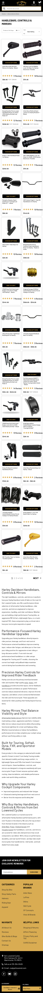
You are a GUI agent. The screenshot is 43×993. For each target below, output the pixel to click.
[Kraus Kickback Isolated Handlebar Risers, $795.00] (11, 451)
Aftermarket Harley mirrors (11, 718)
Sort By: (25, 31)
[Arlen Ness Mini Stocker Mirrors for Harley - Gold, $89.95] (32, 540)
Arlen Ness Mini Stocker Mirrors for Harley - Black (10, 67)
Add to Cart (11, 196)
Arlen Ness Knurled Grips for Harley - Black (31, 468)
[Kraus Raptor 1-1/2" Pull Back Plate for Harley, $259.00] (32, 495)
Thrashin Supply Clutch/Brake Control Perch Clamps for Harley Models (10, 514)
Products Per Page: (8, 30)
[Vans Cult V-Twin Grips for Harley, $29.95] (11, 227)
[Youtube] (10, 974)
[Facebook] (4, 974)
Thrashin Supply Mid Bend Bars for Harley (31, 334)
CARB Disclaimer (30, 943)
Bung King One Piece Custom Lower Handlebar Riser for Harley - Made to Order (31, 247)
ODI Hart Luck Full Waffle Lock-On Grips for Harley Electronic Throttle (30, 68)
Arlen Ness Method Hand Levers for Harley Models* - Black (31, 112)
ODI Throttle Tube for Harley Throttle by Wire (11, 557)
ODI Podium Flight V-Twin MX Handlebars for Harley (31, 200)
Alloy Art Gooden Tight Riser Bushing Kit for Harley (11, 334)
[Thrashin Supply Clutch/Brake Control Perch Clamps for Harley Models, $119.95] (11, 495)
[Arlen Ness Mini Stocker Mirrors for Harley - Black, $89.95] (11, 49)
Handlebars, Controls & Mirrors (10, 988)
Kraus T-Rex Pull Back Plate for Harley (11, 156)
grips (26, 683)
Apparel (5, 907)
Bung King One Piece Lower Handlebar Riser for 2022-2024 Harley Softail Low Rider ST (10, 113)
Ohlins (25, 902)
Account (34, 5)
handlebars (6, 686)
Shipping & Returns (31, 928)
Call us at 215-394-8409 (13, 964)
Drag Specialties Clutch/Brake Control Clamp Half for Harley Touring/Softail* (31, 426)
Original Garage (21, 827)
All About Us (6, 928)
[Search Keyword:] (4, 8)
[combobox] (21, 8)
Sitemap (5, 945)
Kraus (12, 827)
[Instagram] (15, 974)
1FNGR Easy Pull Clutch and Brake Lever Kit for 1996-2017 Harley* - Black (10, 290)
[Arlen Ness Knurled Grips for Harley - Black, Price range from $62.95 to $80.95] (32, 451)
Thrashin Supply (7, 830)
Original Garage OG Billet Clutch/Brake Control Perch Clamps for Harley (31, 290)
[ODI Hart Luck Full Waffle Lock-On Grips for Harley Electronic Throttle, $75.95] (32, 49)
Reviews (5, 932)
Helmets (5, 898)
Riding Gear (6, 903)
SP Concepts (28, 910)
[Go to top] (41, 972)
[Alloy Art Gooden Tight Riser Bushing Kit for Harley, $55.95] (11, 316)
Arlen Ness (5, 827)
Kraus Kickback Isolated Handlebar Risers (9, 468)
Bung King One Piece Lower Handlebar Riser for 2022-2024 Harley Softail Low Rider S (10, 381)
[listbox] (34, 31)
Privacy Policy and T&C (30, 937)
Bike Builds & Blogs (9, 936)
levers (31, 683)
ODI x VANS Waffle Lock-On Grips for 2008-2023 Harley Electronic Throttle (31, 157)
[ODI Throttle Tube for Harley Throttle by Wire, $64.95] (11, 540)
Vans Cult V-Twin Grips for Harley (10, 245)
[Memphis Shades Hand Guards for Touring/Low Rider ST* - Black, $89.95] (11, 183)
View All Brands (29, 915)
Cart (39, 5)
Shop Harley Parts (9, 894)
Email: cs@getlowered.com (15, 968)
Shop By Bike (7, 890)
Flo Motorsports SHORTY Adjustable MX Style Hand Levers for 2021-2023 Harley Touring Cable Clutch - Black (31, 381)
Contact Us (6, 941)
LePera (26, 897)
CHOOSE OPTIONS (11, 62)
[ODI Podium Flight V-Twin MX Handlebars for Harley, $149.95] (32, 183)
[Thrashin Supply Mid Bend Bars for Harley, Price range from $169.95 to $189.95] (32, 316)
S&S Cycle (27, 906)
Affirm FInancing (30, 932)
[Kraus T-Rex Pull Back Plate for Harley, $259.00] (11, 138)
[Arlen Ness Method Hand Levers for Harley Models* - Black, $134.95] (32, 94)
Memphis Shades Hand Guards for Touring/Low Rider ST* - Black (9, 201)
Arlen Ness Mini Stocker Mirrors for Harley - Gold (30, 557)
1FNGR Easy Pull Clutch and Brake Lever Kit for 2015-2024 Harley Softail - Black (10, 425)
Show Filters (26, 988)
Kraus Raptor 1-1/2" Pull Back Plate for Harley (30, 513)
